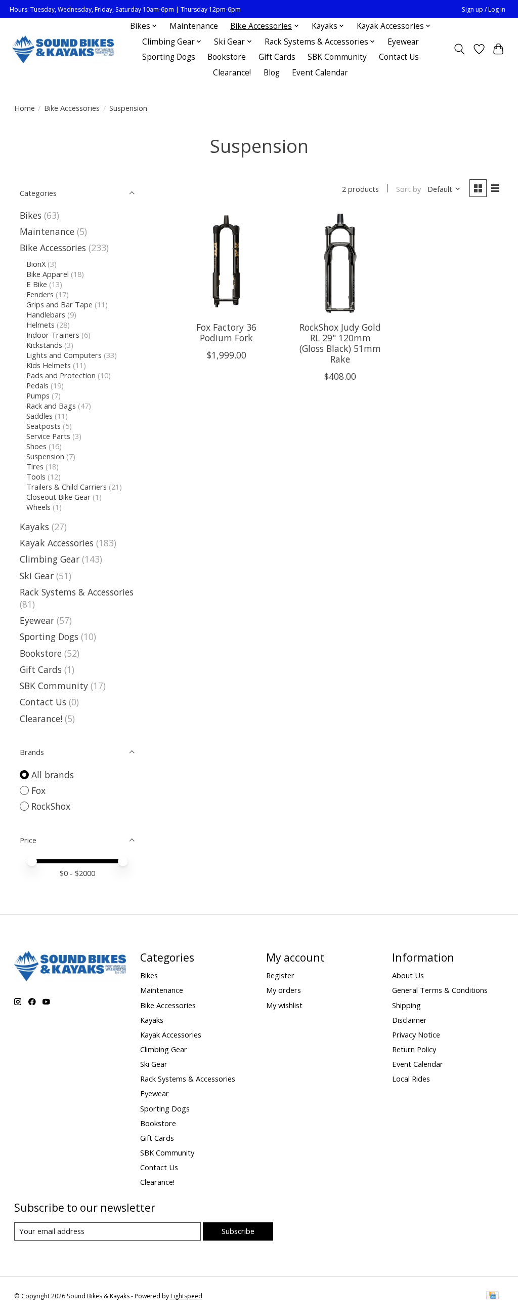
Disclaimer (409, 1020)
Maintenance (193, 26)
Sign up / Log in (483, 9)
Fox (38, 790)
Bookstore (226, 57)
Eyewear (403, 41)
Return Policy (414, 1049)
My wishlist (284, 1005)
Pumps (38, 395)
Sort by (408, 189)
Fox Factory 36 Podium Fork (226, 332)
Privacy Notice (416, 1034)
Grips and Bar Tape (59, 304)
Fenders (40, 294)
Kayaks (34, 527)
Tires (35, 466)
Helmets (40, 325)
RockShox (50, 806)
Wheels (38, 507)
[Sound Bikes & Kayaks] (63, 49)
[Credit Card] (492, 1296)
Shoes (36, 446)
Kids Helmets (48, 365)
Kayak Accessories (57, 543)
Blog (272, 72)
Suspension (45, 456)
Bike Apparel (47, 274)
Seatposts (43, 426)
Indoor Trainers (52, 335)
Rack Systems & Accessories (77, 592)
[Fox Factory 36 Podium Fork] (226, 263)
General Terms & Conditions (440, 990)
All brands (52, 775)
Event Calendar (320, 72)
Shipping (406, 1005)
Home (24, 108)
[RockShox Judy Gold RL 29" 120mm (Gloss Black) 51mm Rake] (340, 263)
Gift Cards (276, 57)
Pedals (37, 385)
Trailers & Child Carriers (66, 487)
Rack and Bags (51, 406)
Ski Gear (37, 576)
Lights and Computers (64, 355)
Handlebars (45, 314)
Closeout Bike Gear (58, 497)
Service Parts (48, 436)
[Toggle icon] (459, 49)
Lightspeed (186, 1296)
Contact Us (399, 57)
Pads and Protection (61, 375)
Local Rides (411, 1078)
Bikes (30, 215)
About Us (408, 975)
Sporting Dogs (168, 57)
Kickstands (44, 345)
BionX (36, 264)
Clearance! (232, 72)
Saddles (39, 416)
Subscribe (238, 1231)
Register (280, 975)
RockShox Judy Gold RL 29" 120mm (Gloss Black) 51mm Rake (340, 343)
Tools (36, 476)
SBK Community (337, 57)
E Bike (36, 284)
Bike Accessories (72, 108)
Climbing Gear (49, 559)
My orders (283, 990)
